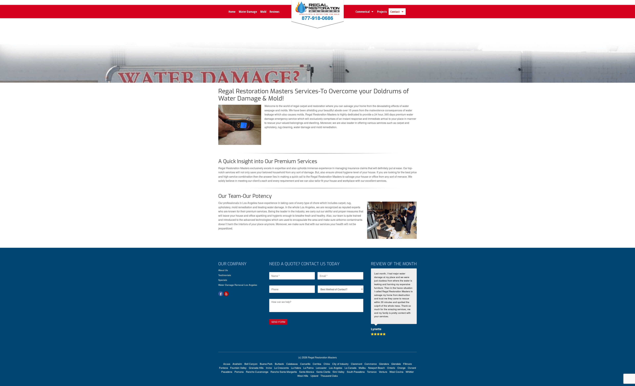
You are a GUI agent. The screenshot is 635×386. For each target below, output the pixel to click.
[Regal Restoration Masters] (317, 13)
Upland (314, 375)
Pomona (239, 371)
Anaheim (237, 363)
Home (232, 12)
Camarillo (305, 363)
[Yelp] (226, 293)
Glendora (384, 363)
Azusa (226, 363)
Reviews (274, 12)
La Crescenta (281, 367)
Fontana (223, 367)
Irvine (269, 367)
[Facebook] (220, 293)
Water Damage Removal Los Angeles (237, 284)
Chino (327, 363)
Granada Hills (256, 367)
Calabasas (292, 363)
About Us (223, 270)
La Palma (308, 367)
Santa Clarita (323, 371)
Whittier (410, 371)
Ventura (383, 371)
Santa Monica (306, 371)
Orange (401, 367)
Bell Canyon (250, 363)
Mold (263, 12)
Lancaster (321, 367)
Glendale (396, 363)
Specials (222, 279)
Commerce (370, 363)
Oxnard (412, 367)
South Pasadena (356, 371)
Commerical (363, 12)
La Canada (350, 367)
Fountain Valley (238, 367)
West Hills (302, 375)
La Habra (296, 367)
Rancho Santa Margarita (284, 371)
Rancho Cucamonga (257, 371)
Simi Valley (338, 371)
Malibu (362, 367)
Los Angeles (335, 367)
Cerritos (317, 363)
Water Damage (248, 12)
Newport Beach (376, 367)
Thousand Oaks (329, 375)
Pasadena (226, 371)
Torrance (372, 371)
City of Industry (340, 363)
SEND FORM (278, 321)
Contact (395, 12)
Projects (382, 12)
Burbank (279, 363)
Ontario (391, 367)
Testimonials (224, 275)
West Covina (396, 371)
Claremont (356, 363)
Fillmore (407, 363)
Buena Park (266, 363)
